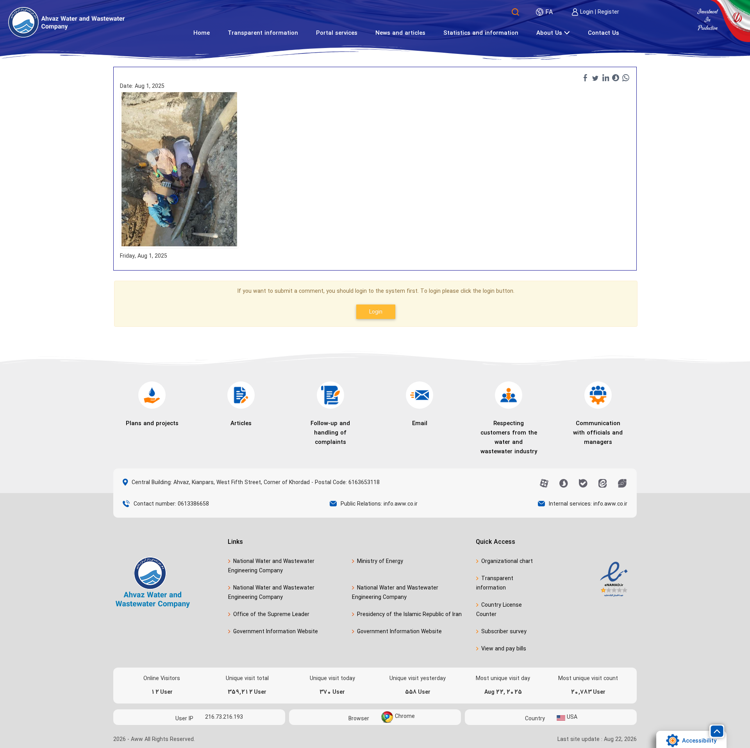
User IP (184, 718)
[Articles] (241, 395)
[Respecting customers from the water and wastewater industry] (508, 395)
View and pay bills (503, 649)
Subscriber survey (504, 631)
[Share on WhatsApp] (625, 77)
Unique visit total (247, 678)
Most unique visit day (503, 678)
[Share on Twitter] (595, 77)
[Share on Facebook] (585, 77)
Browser (358, 718)
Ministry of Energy (380, 561)
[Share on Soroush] (615, 77)
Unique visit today (332, 678)
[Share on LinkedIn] (605, 77)
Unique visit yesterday (417, 678)
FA (549, 12)
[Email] (419, 395)
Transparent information (494, 583)
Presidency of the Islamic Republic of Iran (409, 614)
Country (535, 718)
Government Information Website (275, 631)
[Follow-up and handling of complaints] (330, 395)
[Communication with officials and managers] (598, 395)
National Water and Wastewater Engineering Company (271, 565)
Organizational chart (507, 561)
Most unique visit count (588, 678)
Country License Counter (499, 609)
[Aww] (94, 22)
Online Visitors (161, 678)
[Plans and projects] (152, 395)
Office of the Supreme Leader (271, 614)
